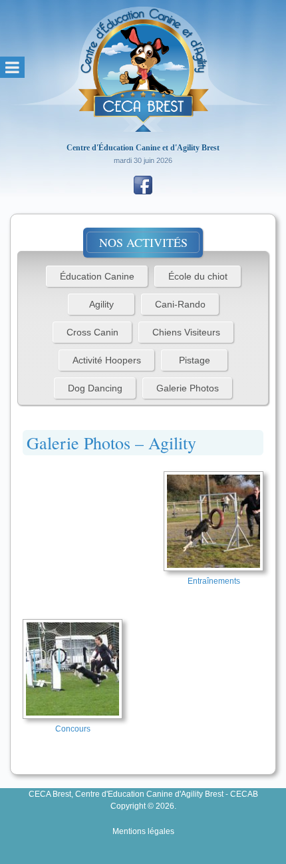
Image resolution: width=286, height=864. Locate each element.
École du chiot (197, 276)
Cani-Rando (180, 304)
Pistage (194, 360)
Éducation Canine (97, 276)
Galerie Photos (187, 388)
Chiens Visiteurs (186, 332)
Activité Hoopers (106, 360)
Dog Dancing (95, 388)
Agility (101, 304)
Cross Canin (92, 332)
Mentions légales (143, 831)
